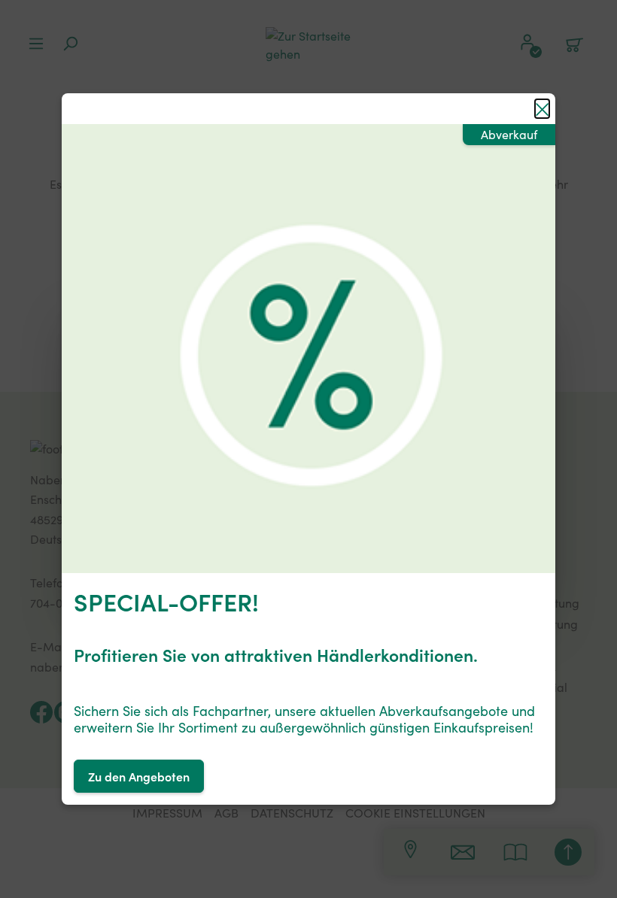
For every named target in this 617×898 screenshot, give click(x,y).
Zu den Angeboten (139, 776)
